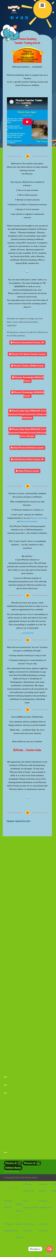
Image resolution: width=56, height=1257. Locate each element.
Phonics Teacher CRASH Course (27, 366)
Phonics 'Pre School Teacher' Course (27, 354)
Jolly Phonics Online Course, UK (27, 459)
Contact (15, 1171)
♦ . (16, 1187)
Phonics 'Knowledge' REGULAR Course (28, 379)
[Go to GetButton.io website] (49, 1254)
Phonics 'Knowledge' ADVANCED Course (28, 394)
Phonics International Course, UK (27, 342)
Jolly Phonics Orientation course (27, 448)
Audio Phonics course (27, 471)
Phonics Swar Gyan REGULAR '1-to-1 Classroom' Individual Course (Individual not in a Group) (27, 432)
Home (7, 1171)
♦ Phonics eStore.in (19, 1204)
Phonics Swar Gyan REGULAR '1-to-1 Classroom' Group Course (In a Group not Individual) (27, 414)
